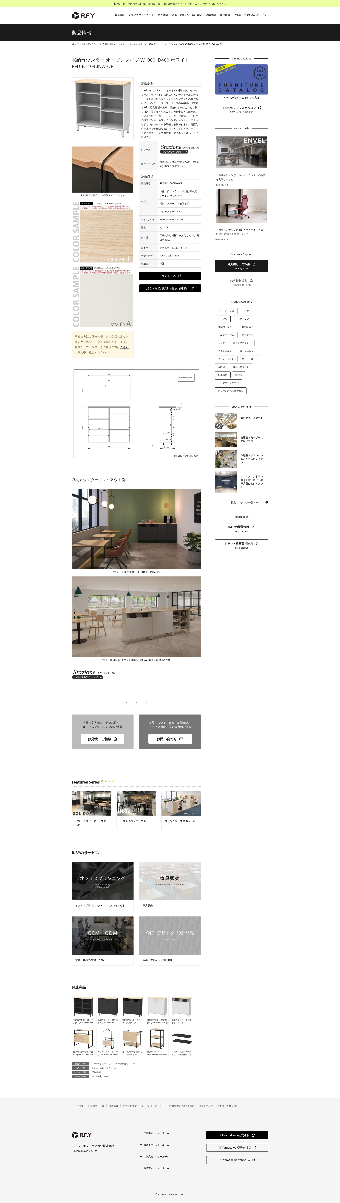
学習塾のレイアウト (252, 418)
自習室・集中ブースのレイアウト (252, 439)
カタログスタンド (242, 342)
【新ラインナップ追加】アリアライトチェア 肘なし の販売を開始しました (241, 231)
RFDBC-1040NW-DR (141, 659)
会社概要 (78, 1105)
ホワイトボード (250, 358)
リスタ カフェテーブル (133, 821)
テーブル (222, 318)
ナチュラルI (97, 1067)
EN (246, 1105)
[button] (170, 276)
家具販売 (148, 905)
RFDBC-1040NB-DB (129, 571)
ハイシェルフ (225, 350)
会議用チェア (225, 326)
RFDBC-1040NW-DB (120, 659)
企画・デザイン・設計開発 (157, 960)
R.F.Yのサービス (96, 1105)
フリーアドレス (226, 310)
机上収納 (222, 374)
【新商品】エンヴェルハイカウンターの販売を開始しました (241, 177)
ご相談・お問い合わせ (229, 1105)
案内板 (221, 366)
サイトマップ (206, 1105)
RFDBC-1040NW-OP (161, 659)
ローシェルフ (247, 350)
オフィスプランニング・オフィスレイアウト (100, 905)
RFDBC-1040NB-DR (150, 571)
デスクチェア (242, 318)
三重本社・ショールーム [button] (156, 1133)
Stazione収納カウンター (123, 1063)
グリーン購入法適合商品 (230, 390)
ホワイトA (111, 1067)
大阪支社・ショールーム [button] (156, 1156)
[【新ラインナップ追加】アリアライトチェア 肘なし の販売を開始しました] (241, 205)
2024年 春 (96, 1072)
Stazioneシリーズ (100, 1063)
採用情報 (113, 1105)
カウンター (248, 334)
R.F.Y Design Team (100, 1076)
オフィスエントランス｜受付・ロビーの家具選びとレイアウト (252, 481)
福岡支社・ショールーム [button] (156, 1168)
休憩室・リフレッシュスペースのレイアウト (252, 459)
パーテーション (226, 358)
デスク (245, 310)
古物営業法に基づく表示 (181, 1105)
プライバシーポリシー (152, 1105)
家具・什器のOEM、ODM (89, 960)
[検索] (264, 15)
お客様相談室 (130, 1105)
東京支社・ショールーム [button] (156, 1144)
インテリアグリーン (228, 382)
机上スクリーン (241, 366)
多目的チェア (247, 326)
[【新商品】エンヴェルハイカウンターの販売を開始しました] (241, 152)
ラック (221, 342)
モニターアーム (226, 334)
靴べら (238, 374)
